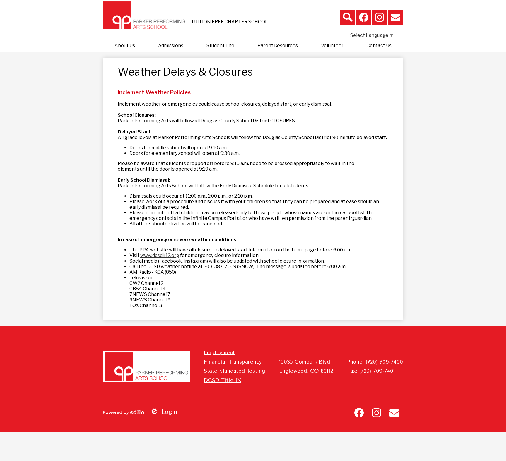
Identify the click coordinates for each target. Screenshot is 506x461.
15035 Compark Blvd (304, 362)
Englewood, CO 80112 (306, 371)
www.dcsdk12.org (159, 255)
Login (165, 412)
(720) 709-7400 (384, 362)
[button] (125, 46)
